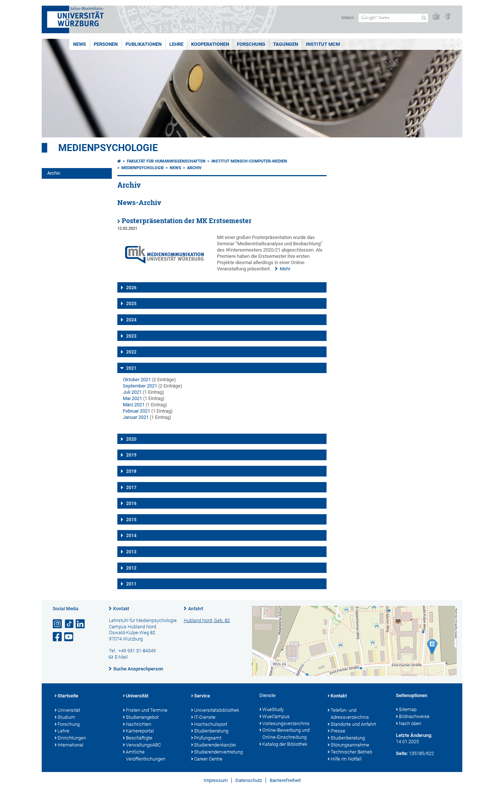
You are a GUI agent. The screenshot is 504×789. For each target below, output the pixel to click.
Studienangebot (142, 717)
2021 (131, 368)
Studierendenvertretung (218, 752)
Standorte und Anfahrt (353, 724)
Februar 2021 (136, 411)
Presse (338, 731)
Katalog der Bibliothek (284, 744)
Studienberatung (211, 731)
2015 (131, 519)
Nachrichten (138, 724)
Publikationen (143, 44)
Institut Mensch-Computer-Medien (249, 161)
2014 (131, 535)
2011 (131, 584)
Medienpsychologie (108, 147)
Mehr (285, 268)
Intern (347, 17)
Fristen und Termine (147, 710)
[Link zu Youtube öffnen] (69, 637)
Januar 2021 (136, 417)
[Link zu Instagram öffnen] (58, 624)
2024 (131, 319)
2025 (131, 303)
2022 (131, 352)
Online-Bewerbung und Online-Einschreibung (286, 733)
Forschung (251, 44)
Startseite (68, 696)
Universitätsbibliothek (216, 710)
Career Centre (208, 759)
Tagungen (285, 44)
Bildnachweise (414, 716)
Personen (106, 44)
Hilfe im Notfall (346, 759)
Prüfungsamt (207, 738)
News (79, 44)
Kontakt (121, 608)
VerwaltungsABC (143, 745)
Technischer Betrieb (351, 752)
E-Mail (121, 657)
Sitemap (408, 709)
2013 (131, 551)
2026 (131, 287)
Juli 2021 (132, 392)
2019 (131, 455)
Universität (69, 710)
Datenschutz (248, 780)
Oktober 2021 (137, 379)
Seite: (402, 753)
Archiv (53, 173)
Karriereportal (140, 731)
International (70, 745)
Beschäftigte (139, 738)
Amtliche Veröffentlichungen (145, 755)
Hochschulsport (210, 724)
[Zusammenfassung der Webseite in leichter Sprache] (436, 17)
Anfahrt (195, 608)
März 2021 (134, 404)
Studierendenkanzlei (215, 745)
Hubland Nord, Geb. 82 (207, 620)
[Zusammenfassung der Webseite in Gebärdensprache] (447, 17)
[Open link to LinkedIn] (81, 624)
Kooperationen (210, 44)
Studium (66, 717)
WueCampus (276, 716)
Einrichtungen (72, 738)
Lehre (176, 44)
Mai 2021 (132, 398)
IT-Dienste (204, 717)
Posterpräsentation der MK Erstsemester (187, 220)
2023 (131, 336)
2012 (131, 568)
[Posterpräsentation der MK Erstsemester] (164, 273)
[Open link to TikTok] (69, 624)
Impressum (216, 780)
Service (202, 696)
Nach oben (410, 723)
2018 (131, 471)
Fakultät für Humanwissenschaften (166, 161)
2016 (131, 503)
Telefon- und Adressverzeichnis (350, 713)
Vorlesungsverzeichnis (286, 723)
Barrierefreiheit (285, 780)
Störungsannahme (350, 745)
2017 (131, 487)
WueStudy (273, 709)
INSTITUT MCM (323, 44)
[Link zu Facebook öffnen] (58, 637)
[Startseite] (119, 161)
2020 (131, 439)
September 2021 (140, 386)
